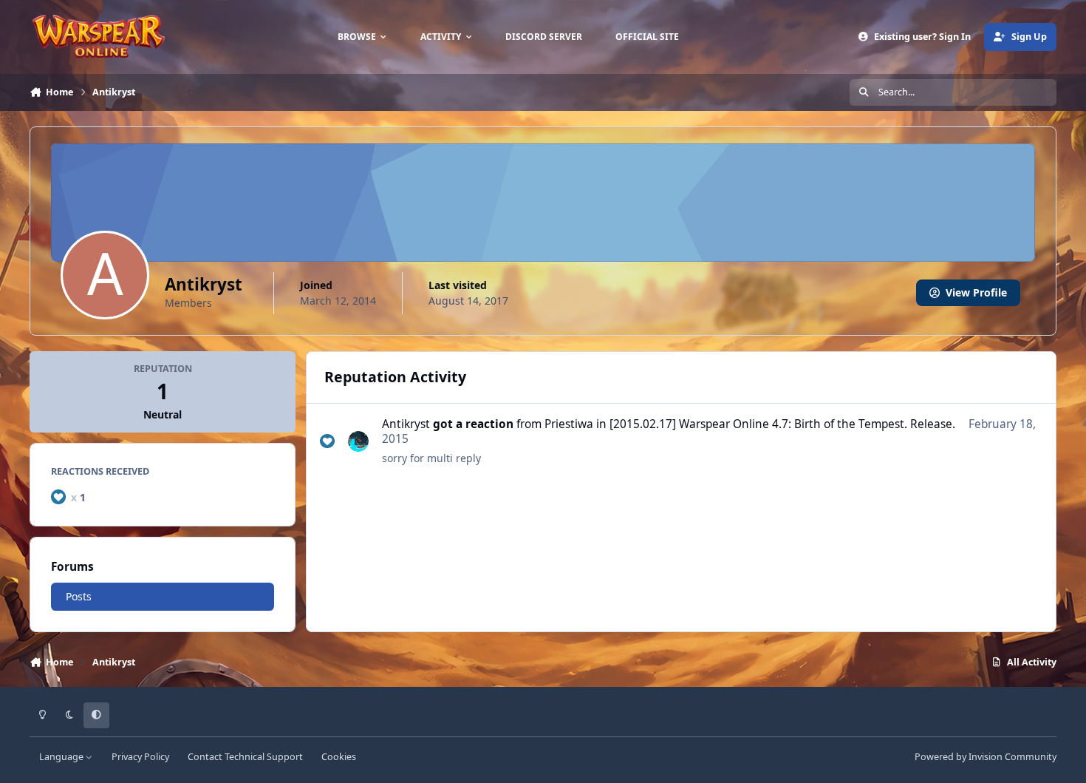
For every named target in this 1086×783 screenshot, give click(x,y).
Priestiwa (568, 424)
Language (62, 756)
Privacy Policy (140, 756)
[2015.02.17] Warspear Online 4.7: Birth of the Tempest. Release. (782, 424)
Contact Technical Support (245, 756)
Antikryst (406, 424)
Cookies (338, 756)
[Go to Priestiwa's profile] (358, 441)
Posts (79, 596)
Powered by (985, 756)
